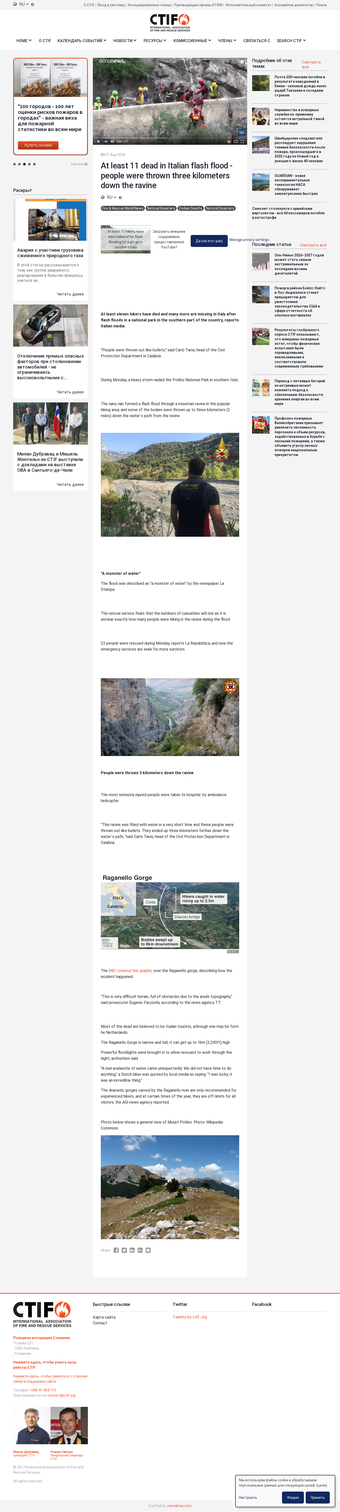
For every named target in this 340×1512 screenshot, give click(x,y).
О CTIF (89, 5)
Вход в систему (111, 5)
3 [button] (24, 164)
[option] (50, 98)
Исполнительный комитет (248, 5)
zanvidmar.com (179, 1506)
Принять (318, 1498)
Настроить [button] (248, 1498)
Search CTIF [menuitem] (288, 42)
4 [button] (29, 164)
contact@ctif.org (61, 1395)
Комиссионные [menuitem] (188, 42)
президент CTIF (24, 1455)
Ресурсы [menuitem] (151, 42)
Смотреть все (311, 64)
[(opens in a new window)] (118, 1250)
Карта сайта (104, 1317)
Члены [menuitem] (223, 42)
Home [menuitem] (20, 42)
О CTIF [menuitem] (45, 40)
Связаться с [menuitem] (256, 40)
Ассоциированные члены (149, 5)
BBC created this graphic (130, 970)
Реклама (77, 164)
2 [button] (19, 164)
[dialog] (285, 1491)
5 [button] (34, 164)
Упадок (293, 1498)
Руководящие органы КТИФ (198, 5)
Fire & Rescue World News (122, 208)
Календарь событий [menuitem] (78, 42)
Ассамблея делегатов (294, 5)
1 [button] (14, 164)
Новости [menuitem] (121, 42)
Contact (100, 1323)
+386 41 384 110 (43, 1390)
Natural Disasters (161, 208)
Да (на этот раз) (209, 241)
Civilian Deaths (190, 208)
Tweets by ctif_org (189, 1317)
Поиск (321, 5)
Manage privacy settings (249, 240)
